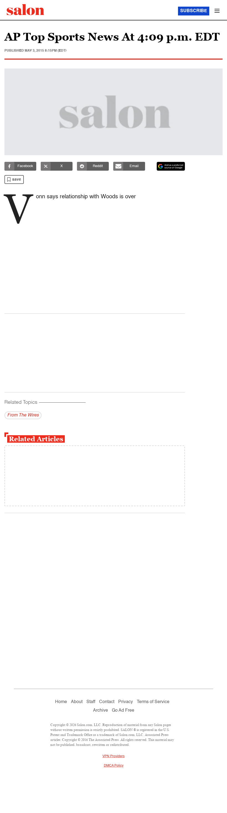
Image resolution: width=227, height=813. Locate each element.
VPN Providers (113, 756)
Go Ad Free (123, 710)
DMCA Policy (113, 765)
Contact (106, 702)
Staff (90, 702)
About (76, 702)
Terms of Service (153, 702)
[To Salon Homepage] (25, 9)
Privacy (125, 702)
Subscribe (193, 11)
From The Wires (23, 415)
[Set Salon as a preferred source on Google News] (171, 166)
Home (61, 702)
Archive (100, 710)
